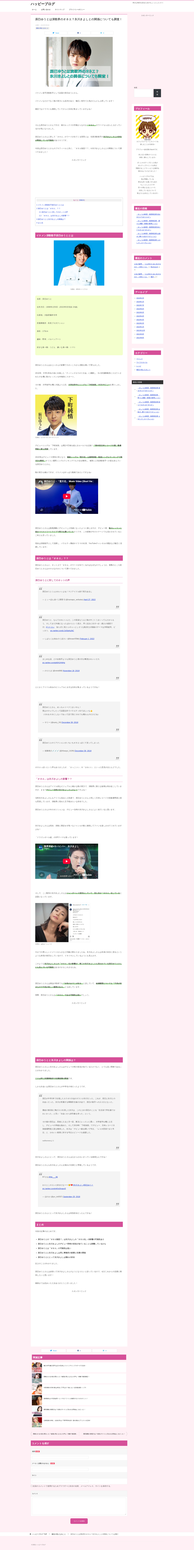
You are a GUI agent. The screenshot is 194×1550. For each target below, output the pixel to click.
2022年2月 (140, 323)
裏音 (152, 277)
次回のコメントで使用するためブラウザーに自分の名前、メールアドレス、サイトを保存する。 (72, 1486)
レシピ (138, 366)
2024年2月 (140, 298)
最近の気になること (42, 28)
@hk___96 (53, 1177)
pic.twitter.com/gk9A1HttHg (53, 663)
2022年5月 (140, 312)
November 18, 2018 (71, 671)
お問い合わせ (46, 9)
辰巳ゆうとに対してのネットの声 (53, 212)
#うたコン (50, 627)
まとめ (39, 223)
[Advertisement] (79, 177)
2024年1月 (140, 302)
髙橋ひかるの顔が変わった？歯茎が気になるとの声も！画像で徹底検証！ (67, 1376)
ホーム (34, 9)
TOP (39, 1534)
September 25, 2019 (71, 1197)
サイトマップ (59, 9)
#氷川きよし (78, 1185)
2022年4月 (140, 316)
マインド (139, 359)
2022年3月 (140, 320)
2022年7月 (140, 305)
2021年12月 (140, 330)
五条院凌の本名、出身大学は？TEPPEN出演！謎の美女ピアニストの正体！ (67, 1420)
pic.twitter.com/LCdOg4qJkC (62, 631)
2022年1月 (140, 327)
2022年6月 (140, 309)
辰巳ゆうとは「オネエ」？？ (48, 208)
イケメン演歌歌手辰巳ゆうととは (50, 205)
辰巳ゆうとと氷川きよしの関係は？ (51, 219)
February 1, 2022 (87, 639)
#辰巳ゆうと (88, 1185)
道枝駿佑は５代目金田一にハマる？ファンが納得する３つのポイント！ (66, 1398)
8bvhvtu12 (154, 267)
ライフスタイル (141, 362)
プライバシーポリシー (77, 9)
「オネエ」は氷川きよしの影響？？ (54, 216)
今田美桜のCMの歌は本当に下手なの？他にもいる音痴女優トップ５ (65, 1387)
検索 (135, 87)
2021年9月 (140, 334)
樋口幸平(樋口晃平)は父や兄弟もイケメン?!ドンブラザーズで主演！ (65, 1365)
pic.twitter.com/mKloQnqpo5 (54, 1189)
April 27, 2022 (90, 600)
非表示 (81, 200)
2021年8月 (140, 338)
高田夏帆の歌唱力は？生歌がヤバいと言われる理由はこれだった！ (64, 1409)
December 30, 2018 (70, 722)
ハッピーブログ (43, 4)
